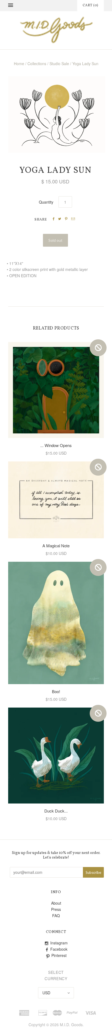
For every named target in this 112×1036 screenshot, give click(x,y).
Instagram (59, 943)
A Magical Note (56, 545)
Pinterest (59, 955)
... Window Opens (56, 445)
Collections (36, 63)
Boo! (56, 691)
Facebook (58, 949)
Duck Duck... (56, 811)
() (90, 5)
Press (56, 909)
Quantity (46, 202)
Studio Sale (59, 63)
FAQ (56, 915)
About (56, 903)
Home (19, 63)
